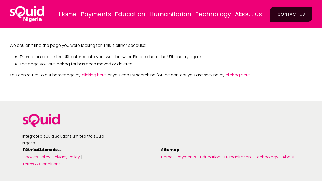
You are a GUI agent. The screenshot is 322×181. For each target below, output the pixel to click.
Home (68, 14)
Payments (96, 14)
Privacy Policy (67, 157)
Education (130, 14)
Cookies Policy (36, 157)
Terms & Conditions (41, 164)
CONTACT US (291, 14)
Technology (213, 14)
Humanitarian (170, 14)
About (289, 157)
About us (248, 14)
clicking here (94, 75)
